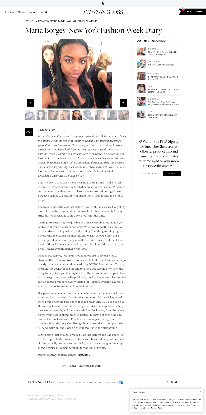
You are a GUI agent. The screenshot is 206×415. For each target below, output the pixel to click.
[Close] (200, 391)
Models (72, 366)
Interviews (10, 12)
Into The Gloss (47, 130)
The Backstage (41, 21)
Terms (78, 383)
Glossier (103, 3)
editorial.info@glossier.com (52, 395)
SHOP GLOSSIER (193, 11)
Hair (42, 12)
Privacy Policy (89, 383)
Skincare (32, 12)
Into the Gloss (103, 12)
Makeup (22, 12)
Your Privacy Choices (108, 383)
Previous (28, 73)
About (61, 383)
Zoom (123, 103)
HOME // (29, 21)
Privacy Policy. (157, 408)
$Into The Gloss (41, 382)
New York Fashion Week (90, 366)
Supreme (83, 354)
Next (125, 73)
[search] (46, 12)
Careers (70, 383)
